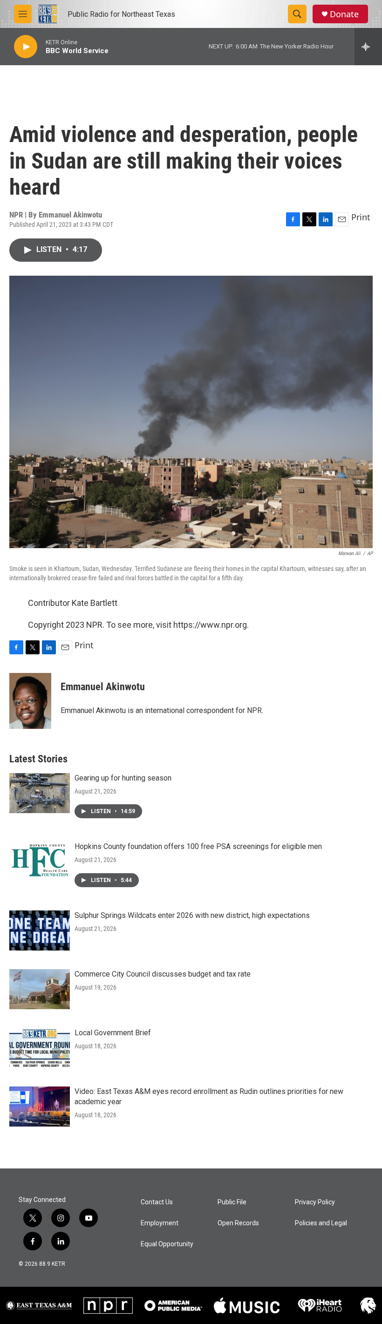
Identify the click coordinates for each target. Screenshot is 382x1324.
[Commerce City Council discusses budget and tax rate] (39, 989)
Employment (159, 1223)
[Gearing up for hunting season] (39, 793)
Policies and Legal (321, 1223)
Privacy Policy (315, 1202)
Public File (232, 1202)
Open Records (238, 1223)
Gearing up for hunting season (123, 778)
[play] (25, 46)
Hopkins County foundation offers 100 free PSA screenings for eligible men (198, 846)
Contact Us (157, 1202)
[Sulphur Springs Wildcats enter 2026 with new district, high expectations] (39, 930)
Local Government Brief (113, 1032)
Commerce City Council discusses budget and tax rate (163, 974)
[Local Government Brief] (39, 1048)
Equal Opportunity (167, 1244)
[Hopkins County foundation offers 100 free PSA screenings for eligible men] (39, 862)
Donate (344, 14)
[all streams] (368, 46)
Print (360, 217)
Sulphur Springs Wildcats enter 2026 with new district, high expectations (192, 915)
